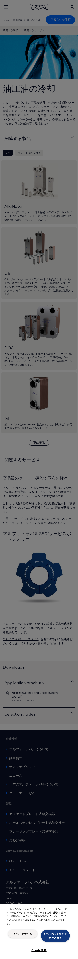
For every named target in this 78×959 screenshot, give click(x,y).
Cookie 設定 (38, 950)
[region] (39, 931)
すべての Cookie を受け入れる (55, 936)
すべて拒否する (22, 933)
